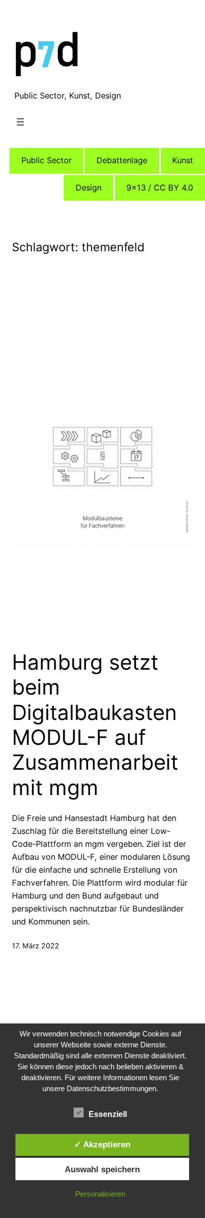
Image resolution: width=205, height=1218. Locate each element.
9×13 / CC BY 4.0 (159, 188)
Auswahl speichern (102, 1169)
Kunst (182, 160)
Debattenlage (122, 160)
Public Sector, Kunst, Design (67, 96)
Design (89, 188)
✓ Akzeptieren (102, 1144)
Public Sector (46, 160)
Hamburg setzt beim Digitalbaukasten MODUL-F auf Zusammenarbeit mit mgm (95, 725)
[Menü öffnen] (20, 122)
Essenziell (108, 1114)
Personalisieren (100, 1194)
